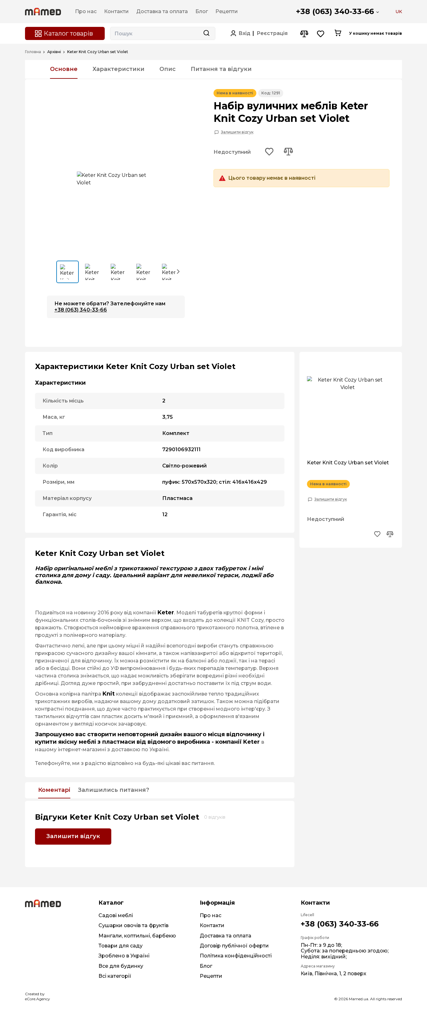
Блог (206, 966)
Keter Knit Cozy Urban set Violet (348, 463)
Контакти (212, 925)
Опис (167, 69)
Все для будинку (120, 966)
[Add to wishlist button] (269, 152)
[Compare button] (304, 33)
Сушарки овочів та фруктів (133, 925)
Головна (33, 52)
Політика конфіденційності (236, 956)
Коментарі (54, 790)
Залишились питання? (113, 790)
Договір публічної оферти (234, 946)
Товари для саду (120, 946)
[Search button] (206, 33)
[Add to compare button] (288, 152)
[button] (178, 271)
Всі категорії (114, 976)
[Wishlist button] (320, 33)
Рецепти (211, 976)
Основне (64, 69)
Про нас (210, 915)
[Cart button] (337, 33)
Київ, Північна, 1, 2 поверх (333, 974)
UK (398, 11)
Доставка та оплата (225, 936)
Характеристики (118, 69)
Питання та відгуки (221, 69)
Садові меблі (115, 915)
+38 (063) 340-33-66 (335, 11)
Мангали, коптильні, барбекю (137, 936)
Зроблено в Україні (123, 956)
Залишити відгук (237, 132)
